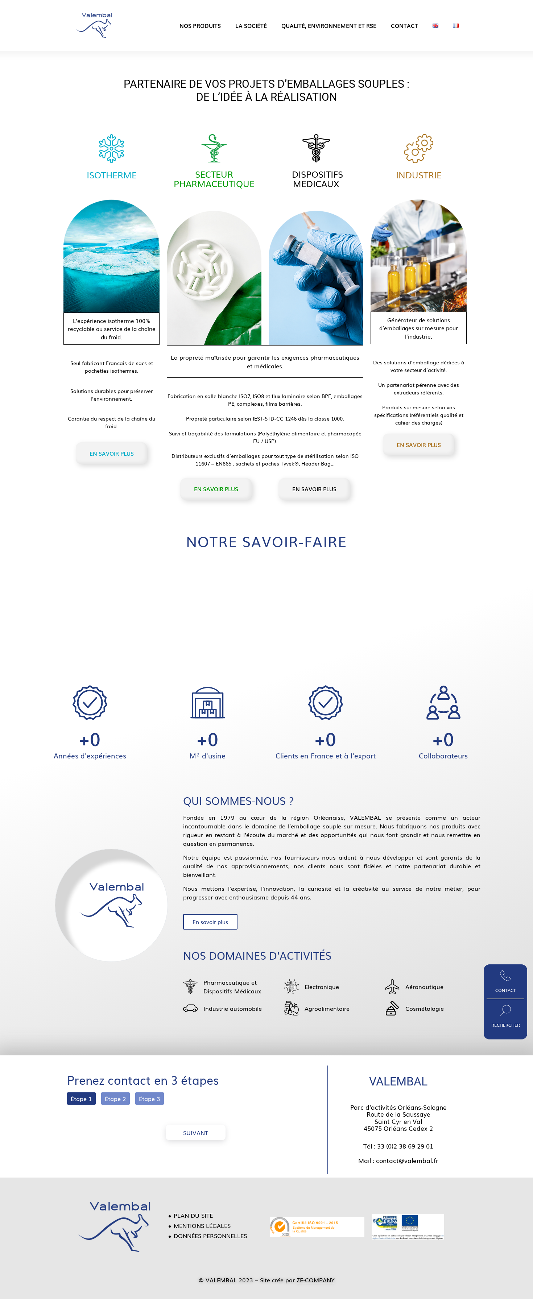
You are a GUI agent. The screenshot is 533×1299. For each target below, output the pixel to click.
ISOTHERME (112, 174)
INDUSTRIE (419, 174)
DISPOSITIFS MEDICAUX (316, 178)
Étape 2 (115, 1098)
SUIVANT (195, 1132)
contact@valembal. (405, 1160)
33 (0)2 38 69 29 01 (405, 1145)
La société (251, 25)
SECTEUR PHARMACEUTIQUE (214, 178)
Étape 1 (81, 1098)
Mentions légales (202, 1225)
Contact (404, 25)
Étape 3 (149, 1098)
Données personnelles (210, 1235)
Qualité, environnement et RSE (328, 25)
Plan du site (193, 1215)
